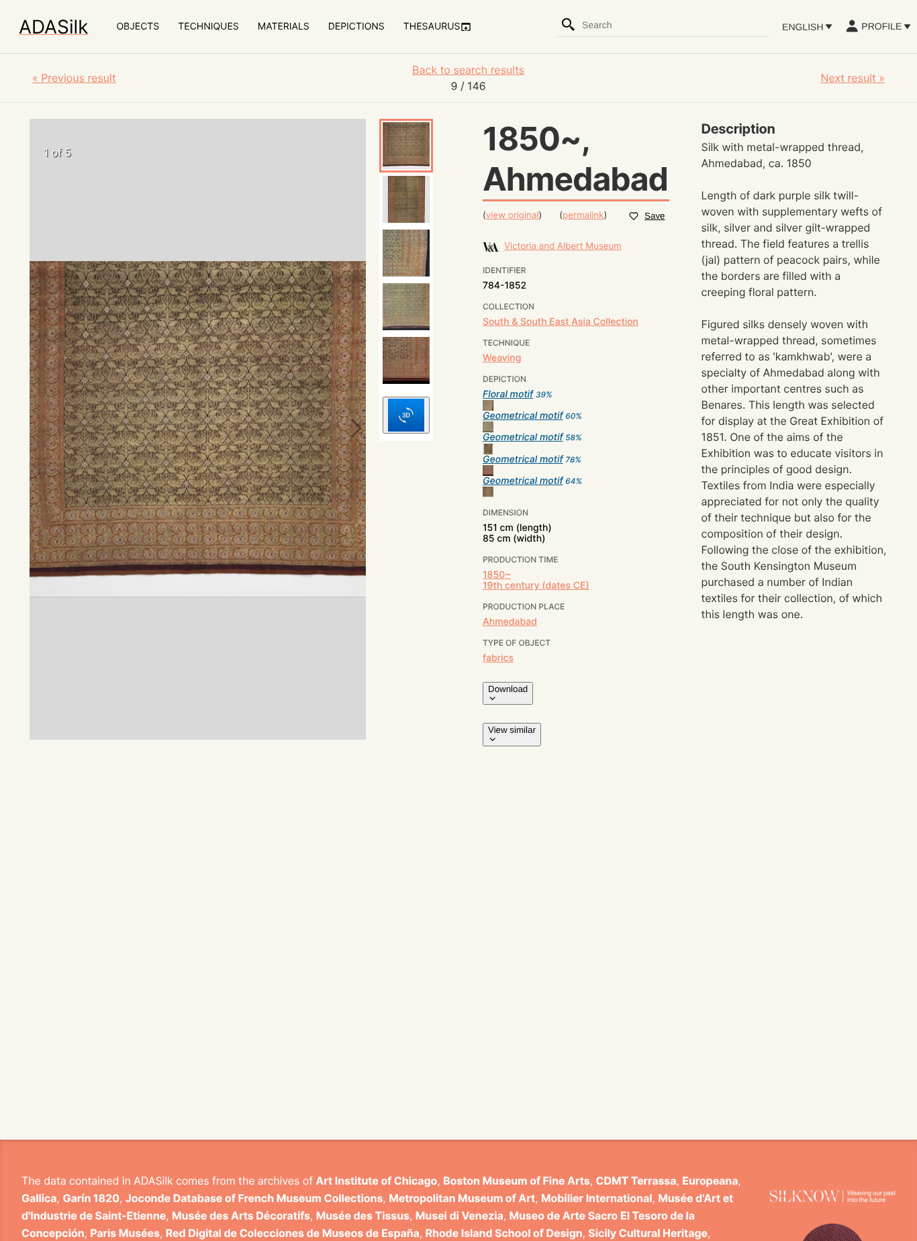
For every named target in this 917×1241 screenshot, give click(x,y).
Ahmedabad (510, 622)
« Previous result (74, 78)
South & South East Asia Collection (560, 322)
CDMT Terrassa (636, 1180)
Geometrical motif (523, 415)
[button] (406, 145)
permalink (583, 215)
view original (512, 215)
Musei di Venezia (459, 1215)
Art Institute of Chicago (376, 1180)
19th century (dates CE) (536, 585)
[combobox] (675, 25)
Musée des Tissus (362, 1215)
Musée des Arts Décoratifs (241, 1215)
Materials (283, 26)
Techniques (208, 26)
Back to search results (468, 70)
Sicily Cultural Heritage (648, 1233)
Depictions (356, 26)
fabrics (498, 658)
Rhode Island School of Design (504, 1233)
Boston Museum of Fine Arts (516, 1180)
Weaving (502, 358)
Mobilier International (596, 1198)
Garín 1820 (90, 1198)
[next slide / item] (352, 429)
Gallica (39, 1198)
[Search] (569, 25)
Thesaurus (432, 26)
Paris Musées (125, 1233)
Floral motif (508, 394)
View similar (512, 730)
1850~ (497, 575)
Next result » (852, 78)
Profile (881, 26)
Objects (137, 26)
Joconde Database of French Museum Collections (254, 1198)
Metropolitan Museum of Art (462, 1198)
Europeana (710, 1180)
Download (508, 689)
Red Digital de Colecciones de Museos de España (293, 1233)
